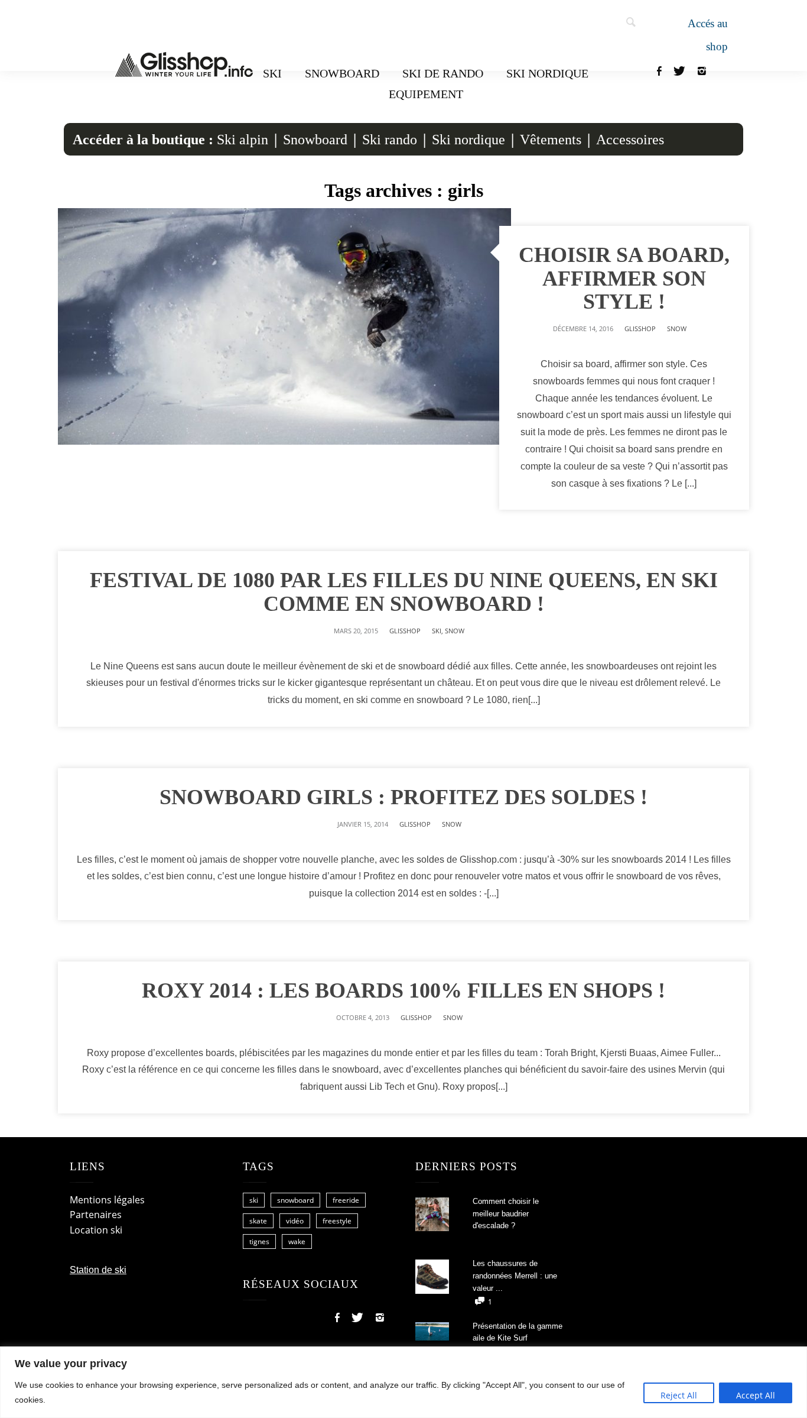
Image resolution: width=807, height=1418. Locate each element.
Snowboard (342, 73)
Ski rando (389, 139)
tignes (259, 1241)
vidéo (295, 1221)
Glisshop (640, 328)
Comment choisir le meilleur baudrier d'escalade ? (506, 1214)
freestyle (337, 1221)
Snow (676, 328)
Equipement (426, 94)
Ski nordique (547, 73)
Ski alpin (242, 139)
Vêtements (550, 139)
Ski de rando (442, 73)
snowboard (295, 1200)
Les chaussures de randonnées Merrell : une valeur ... (515, 1276)
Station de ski (98, 1270)
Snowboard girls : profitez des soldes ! (403, 797)
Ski (272, 73)
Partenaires (96, 1214)
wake (296, 1241)
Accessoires (630, 139)
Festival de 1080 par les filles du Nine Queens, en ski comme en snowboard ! (404, 592)
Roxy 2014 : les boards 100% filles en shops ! (403, 990)
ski (253, 1200)
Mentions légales (107, 1199)
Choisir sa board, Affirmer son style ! (624, 278)
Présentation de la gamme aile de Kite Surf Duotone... (517, 1338)
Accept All (755, 1395)
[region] (403, 1382)
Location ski (96, 1229)
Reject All (678, 1395)
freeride (346, 1200)
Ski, (438, 630)
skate (258, 1221)
